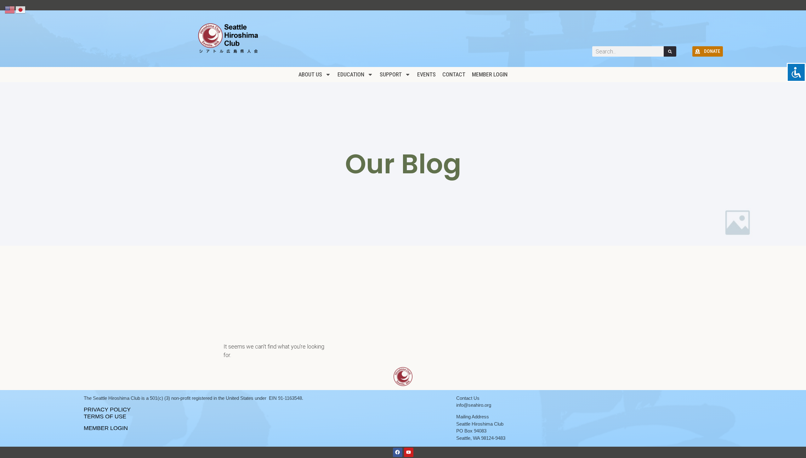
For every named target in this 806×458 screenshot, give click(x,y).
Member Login (490, 74)
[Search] (670, 51)
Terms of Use (105, 416)
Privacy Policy (107, 409)
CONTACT (453, 74)
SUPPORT (391, 74)
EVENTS (426, 74)
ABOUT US (310, 74)
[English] (10, 9)
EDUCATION (351, 74)
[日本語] (20, 9)
